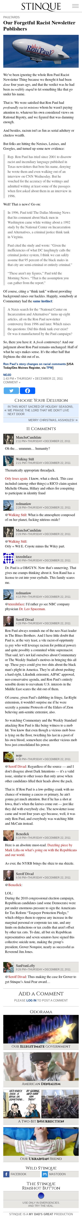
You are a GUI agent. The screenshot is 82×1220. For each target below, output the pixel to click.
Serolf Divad (17, 766)
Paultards (11, 17)
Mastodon (57, 1174)
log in (31, 1000)
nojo (7, 375)
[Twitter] (11, 390)
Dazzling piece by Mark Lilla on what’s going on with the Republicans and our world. (41, 850)
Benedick (14, 884)
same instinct (42, 300)
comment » (11, 382)
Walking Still (17, 514)
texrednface (16, 604)
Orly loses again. (16, 478)
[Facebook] (27, 390)
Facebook (18, 1174)
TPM (49, 367)
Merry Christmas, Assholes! (51, 420)
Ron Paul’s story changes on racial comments (34, 364)
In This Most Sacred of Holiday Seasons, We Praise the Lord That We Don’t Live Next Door (40, 410)
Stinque (25, 3)
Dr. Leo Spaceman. (32, 608)
